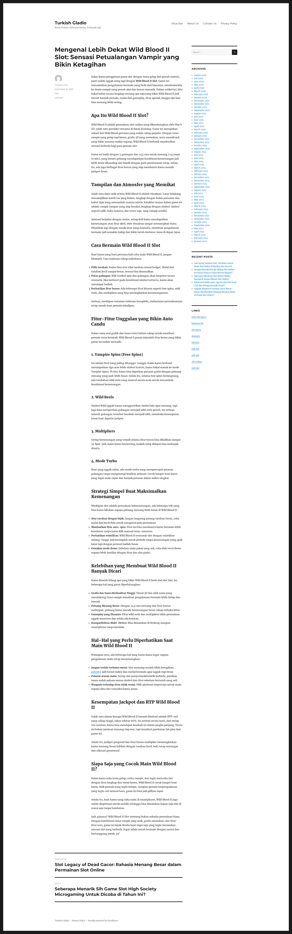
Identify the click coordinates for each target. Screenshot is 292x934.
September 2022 (202, 225)
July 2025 (198, 116)
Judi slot (196, 368)
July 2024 (198, 155)
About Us (193, 23)
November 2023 (201, 180)
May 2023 (198, 199)
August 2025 (200, 113)
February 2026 (201, 94)
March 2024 (200, 168)
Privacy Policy (229, 23)
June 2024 (199, 158)
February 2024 (201, 171)
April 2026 (199, 88)
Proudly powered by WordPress (103, 920)
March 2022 (200, 235)
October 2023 (200, 184)
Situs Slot (177, 23)
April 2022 (199, 231)
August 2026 (200, 75)
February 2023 (201, 209)
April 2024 (199, 164)
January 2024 (200, 174)
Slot (57, 93)
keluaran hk (197, 323)
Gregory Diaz (61, 85)
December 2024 (201, 139)
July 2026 (198, 78)
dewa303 (196, 336)
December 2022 (201, 215)
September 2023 (202, 187)
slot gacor (196, 330)
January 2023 (200, 212)
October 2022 (200, 222)
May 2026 (199, 84)
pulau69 (96, 671)
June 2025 (199, 120)
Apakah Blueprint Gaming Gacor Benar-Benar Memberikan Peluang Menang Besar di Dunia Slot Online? (214, 291)
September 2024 (202, 148)
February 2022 (201, 238)
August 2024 (200, 152)
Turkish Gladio (70, 22)
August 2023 (200, 190)
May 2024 (198, 161)
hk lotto (195, 342)
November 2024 (201, 142)
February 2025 (201, 132)
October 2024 (200, 145)
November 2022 (201, 219)
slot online (197, 361)
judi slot (59, 97)
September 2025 (202, 110)
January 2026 (200, 97)
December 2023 (201, 177)
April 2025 (199, 126)
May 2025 (198, 123)
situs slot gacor (199, 317)
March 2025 (200, 129)
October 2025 (200, 107)
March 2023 (200, 206)
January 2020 (200, 241)
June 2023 (199, 196)
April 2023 (199, 203)
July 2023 (198, 193)
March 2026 (200, 91)
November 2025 (201, 104)
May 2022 (198, 228)
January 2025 (200, 136)
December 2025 (201, 100)
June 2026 (199, 81)
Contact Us (210, 23)
